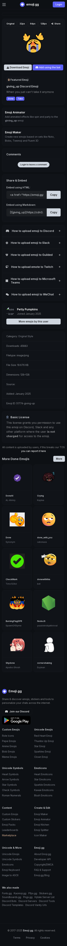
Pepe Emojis (9, 741)
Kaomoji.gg (20, 893)
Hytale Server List (44, 897)
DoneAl (9, 495)
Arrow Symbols (10, 779)
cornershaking (44, 663)
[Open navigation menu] (4, 5)
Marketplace (9, 835)
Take (20, 98)
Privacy (30, 937)
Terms (16, 937)
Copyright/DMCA (43, 864)
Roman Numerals (11, 795)
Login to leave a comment (33, 164)
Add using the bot (49, 67)
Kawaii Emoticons (44, 790)
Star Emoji (39, 746)
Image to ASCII (10, 875)
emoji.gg (32, 4)
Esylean (41, 667)
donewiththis (43, 579)
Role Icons (8, 735)
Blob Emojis (8, 751)
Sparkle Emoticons (44, 784)
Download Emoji (19, 67)
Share (57, 23)
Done (11, 98)
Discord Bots (9, 901)
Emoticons (8, 864)
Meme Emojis (9, 756)
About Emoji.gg (42, 854)
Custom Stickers (11, 819)
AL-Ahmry (10, 500)
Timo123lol (11, 583)
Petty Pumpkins (27, 309)
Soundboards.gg (11, 897)
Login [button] (58, 4)
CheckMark (11, 579)
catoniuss (42, 542)
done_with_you (44, 537)
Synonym (10, 542)
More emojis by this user (33, 321)
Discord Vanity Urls (36, 905)
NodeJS (41, 621)
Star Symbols (9, 784)
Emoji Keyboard (11, 869)
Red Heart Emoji (43, 735)
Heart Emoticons (43, 774)
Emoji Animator (42, 819)
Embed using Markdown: (21, 204)
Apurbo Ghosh (13, 667)
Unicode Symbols (12, 859)
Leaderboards (10, 830)
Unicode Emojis (10, 854)
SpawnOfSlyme (13, 625)
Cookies (45, 937)
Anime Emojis (9, 746)
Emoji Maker (41, 814)
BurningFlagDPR (14, 621)
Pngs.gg (27, 897)
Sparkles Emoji (42, 751)
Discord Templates (12, 905)
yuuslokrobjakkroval (47, 625)
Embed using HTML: (18, 187)
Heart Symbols (10, 774)
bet (39, 583)
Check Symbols (11, 790)
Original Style (25, 336)
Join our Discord (19, 711)
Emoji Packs (8, 824)
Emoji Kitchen (41, 824)
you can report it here (33, 451)
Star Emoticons (42, 779)
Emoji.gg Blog (41, 875)
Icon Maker (40, 835)
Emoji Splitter (41, 830)
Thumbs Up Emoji (44, 741)
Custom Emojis (10, 814)
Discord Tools (47, 901)
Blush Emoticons (43, 795)
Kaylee (40, 500)
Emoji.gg (15, 691)
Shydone (10, 663)
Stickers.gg (45, 893)
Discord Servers (28, 901)
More (59, 458)
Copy (53, 194)
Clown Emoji (41, 756)
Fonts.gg (7, 893)
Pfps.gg (32, 893)
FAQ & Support (42, 869)
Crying (40, 495)
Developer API (42, 859)
